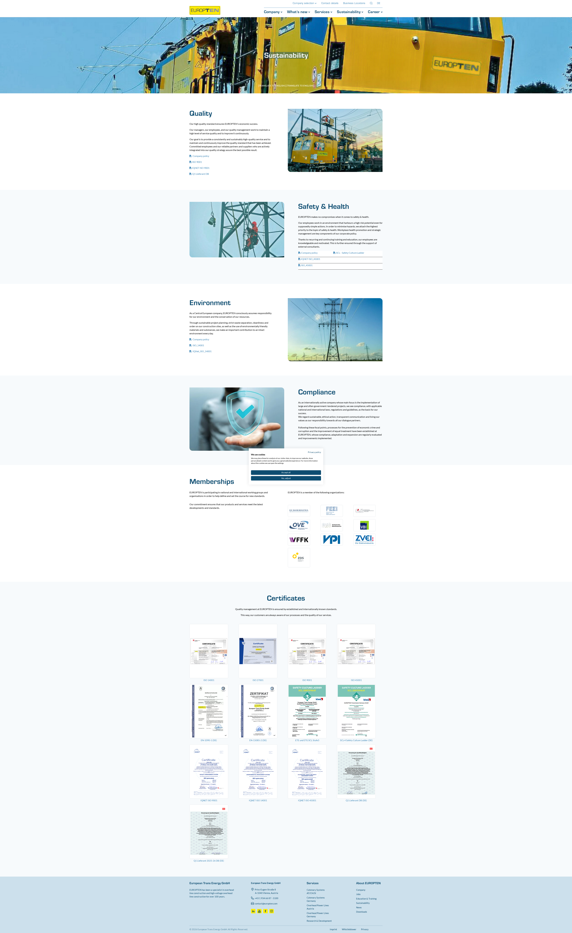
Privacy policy (314, 452)
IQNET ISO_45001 (310, 259)
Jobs (358, 894)
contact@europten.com (266, 903)
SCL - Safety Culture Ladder (350, 252)
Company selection (304, 3)
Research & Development (319, 920)
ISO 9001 (197, 161)
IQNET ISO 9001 (200, 167)
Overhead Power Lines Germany (318, 915)
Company (272, 12)
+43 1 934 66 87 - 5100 (266, 898)
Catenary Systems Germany (316, 899)
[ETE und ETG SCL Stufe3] (310, 711)
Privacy (365, 929)
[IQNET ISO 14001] (261, 771)
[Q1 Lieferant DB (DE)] (360, 771)
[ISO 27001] (261, 651)
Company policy (200, 156)
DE (378, 3)
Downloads (361, 911)
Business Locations (354, 3)
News (359, 907)
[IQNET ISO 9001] (212, 771)
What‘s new (297, 12)
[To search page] (371, 3)
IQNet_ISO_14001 (202, 351)
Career (374, 12)
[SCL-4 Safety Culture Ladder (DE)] (360, 711)
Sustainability (349, 12)
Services (323, 12)
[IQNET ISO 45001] (310, 771)
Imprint (333, 929)
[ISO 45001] (360, 651)
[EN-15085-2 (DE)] (261, 711)
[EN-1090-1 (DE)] (212, 711)
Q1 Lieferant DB (200, 173)
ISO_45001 (307, 265)
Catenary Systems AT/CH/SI (316, 891)
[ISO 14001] (212, 651)
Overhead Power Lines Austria (318, 907)
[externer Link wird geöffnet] (253, 910)
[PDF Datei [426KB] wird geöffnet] (212, 832)
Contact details (329, 3)
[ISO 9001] (310, 651)
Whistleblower (349, 929)
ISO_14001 (198, 345)
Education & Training (366, 898)
